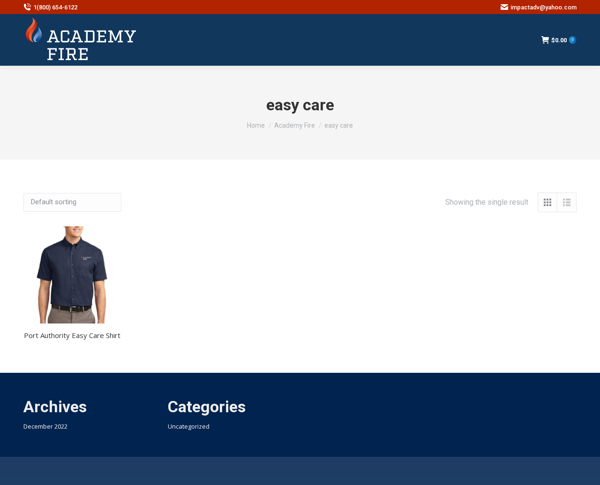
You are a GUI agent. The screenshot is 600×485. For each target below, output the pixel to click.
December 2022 (45, 426)
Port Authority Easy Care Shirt (72, 335)
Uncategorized (189, 426)
